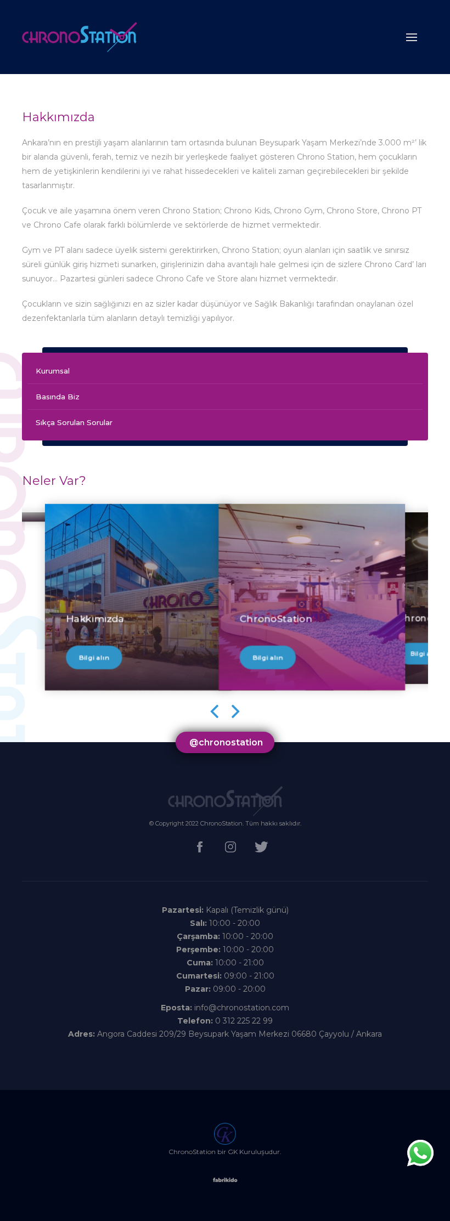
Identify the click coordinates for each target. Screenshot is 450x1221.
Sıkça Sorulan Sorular (74, 422)
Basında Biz (58, 396)
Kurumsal (53, 370)
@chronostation (226, 742)
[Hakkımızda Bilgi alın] (138, 509)
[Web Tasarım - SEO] (225, 1183)
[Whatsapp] (420, 1153)
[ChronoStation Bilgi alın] (311, 509)
